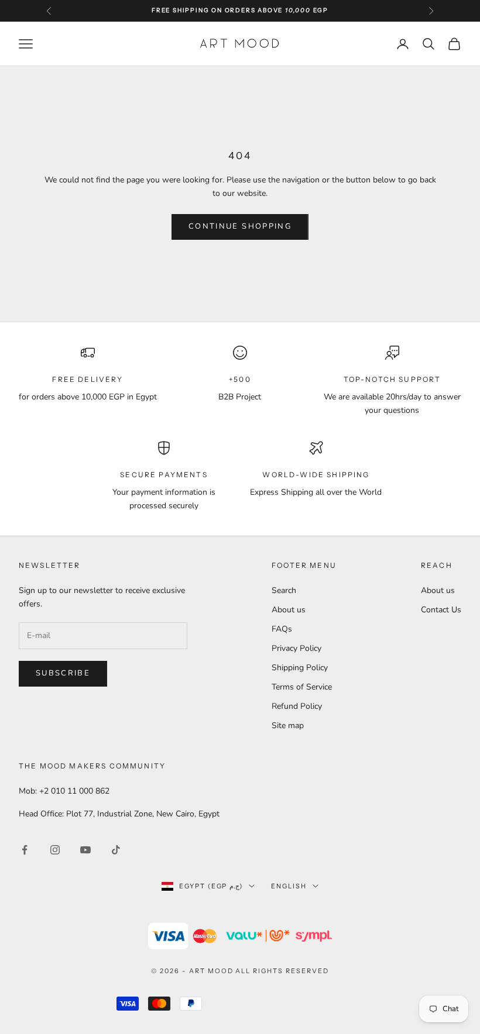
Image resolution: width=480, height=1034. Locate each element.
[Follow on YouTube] (85, 850)
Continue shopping (240, 226)
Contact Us (441, 609)
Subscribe (63, 673)
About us (289, 609)
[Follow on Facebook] (24, 850)
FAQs (282, 629)
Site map (288, 725)
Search (284, 590)
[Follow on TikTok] (116, 850)
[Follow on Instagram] (55, 850)
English (289, 886)
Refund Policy (297, 706)
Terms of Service (302, 686)
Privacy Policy (296, 648)
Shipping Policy (300, 667)
